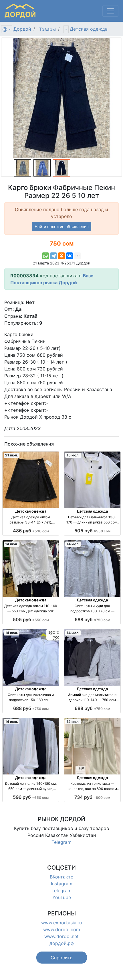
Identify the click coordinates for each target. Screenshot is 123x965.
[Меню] (110, 11)
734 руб (92, 797)
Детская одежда (89, 29)
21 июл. (11, 455)
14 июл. (11, 544)
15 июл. (73, 455)
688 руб (92, 619)
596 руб (31, 797)
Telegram (61, 842)
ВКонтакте (61, 877)
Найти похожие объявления (62, 226)
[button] (61, 957)
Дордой (22, 29)
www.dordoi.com (61, 929)
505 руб (92, 531)
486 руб (31, 531)
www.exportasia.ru (61, 922)
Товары (47, 29)
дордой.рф (61, 943)
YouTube (61, 897)
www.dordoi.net (61, 936)
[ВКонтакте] (69, 255)
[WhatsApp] (45, 255)
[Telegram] (53, 255)
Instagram (61, 883)
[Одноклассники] (61, 255)
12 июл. (73, 721)
